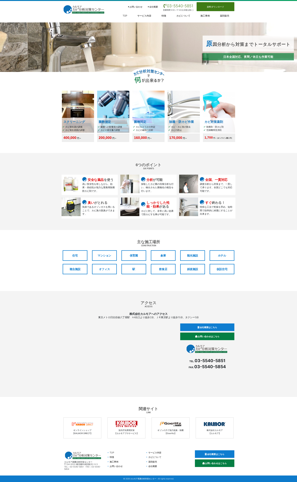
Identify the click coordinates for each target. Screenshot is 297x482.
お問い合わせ (135, 6)
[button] (4, 47)
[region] (148, 47)
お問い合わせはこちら (208, 336)
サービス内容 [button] (144, 15)
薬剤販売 (224, 15)
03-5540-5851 (180, 6)
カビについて (183, 15)
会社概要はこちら (208, 327)
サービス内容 (154, 452)
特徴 (163, 15)
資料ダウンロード (215, 6)
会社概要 (153, 6)
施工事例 (205, 15)
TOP (125, 15)
